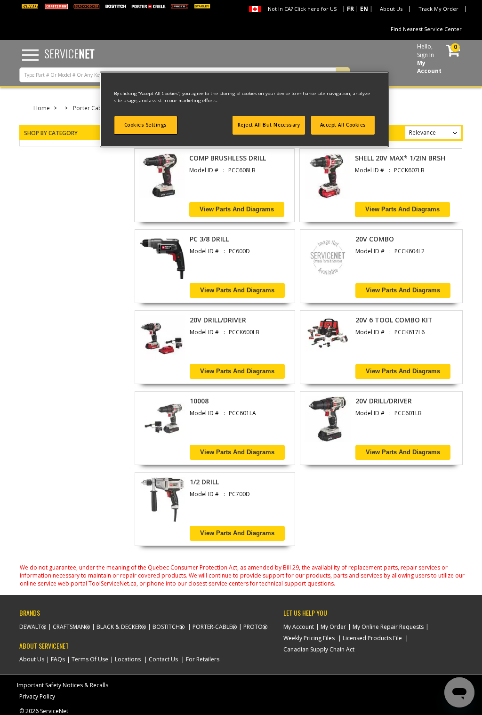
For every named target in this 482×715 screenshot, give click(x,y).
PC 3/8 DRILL (209, 238)
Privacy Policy (37, 696)
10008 (199, 400)
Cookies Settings (145, 125)
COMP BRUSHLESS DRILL (227, 157)
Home (41, 108)
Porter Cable (90, 108)
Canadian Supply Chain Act (318, 649)
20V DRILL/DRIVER (218, 319)
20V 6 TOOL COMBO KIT (394, 319)
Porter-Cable (212, 627)
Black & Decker (118, 627)
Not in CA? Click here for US (302, 8)
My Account (298, 627)
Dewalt (30, 627)
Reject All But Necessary (269, 125)
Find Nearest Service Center (426, 28)
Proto (253, 627)
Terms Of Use (90, 659)
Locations (128, 659)
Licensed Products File (372, 638)
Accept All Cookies (343, 125)
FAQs (58, 659)
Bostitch (166, 627)
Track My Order (438, 8)
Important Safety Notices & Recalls (62, 685)
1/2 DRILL (204, 481)
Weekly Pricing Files (309, 638)
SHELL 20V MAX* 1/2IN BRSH (400, 157)
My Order (333, 627)
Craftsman (69, 627)
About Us (391, 8)
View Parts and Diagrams (237, 209)
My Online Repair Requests (388, 627)
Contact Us (163, 659)
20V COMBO (374, 238)
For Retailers (202, 659)
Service (69, 53)
